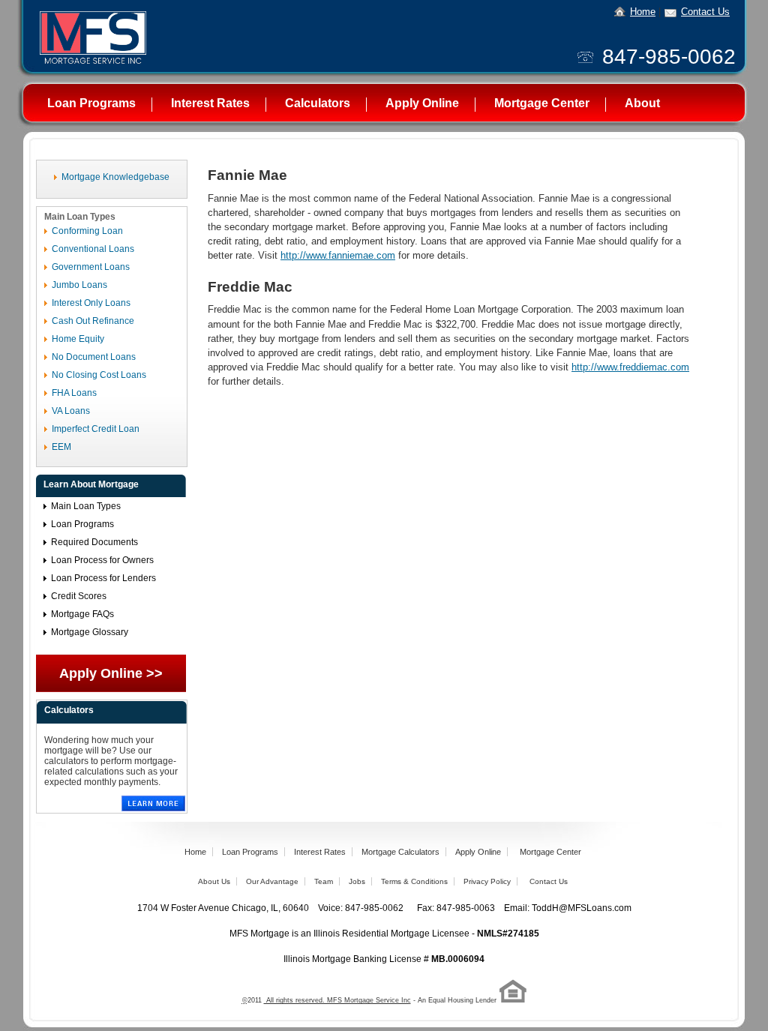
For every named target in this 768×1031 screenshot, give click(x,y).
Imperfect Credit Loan (96, 429)
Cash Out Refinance (93, 321)
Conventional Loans (93, 249)
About (642, 103)
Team (323, 881)
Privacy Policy (487, 881)
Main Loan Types (86, 506)
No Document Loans (94, 357)
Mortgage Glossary (89, 632)
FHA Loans (74, 393)
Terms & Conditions (414, 881)
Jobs (357, 881)
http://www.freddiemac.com (630, 367)
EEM (61, 447)
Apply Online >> (111, 673)
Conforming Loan (87, 231)
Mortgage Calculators (401, 851)
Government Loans (91, 267)
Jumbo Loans (79, 285)
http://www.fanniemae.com (337, 255)
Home (643, 11)
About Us (214, 881)
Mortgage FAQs (82, 614)
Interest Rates (210, 103)
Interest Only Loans (91, 303)
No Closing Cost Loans (99, 375)
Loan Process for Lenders (103, 578)
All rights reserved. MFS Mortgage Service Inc (337, 1000)
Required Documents (94, 542)
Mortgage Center (542, 103)
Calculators (317, 103)
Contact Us (705, 11)
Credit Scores (78, 596)
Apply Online (422, 103)
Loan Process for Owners (102, 560)
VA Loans (71, 411)
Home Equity (78, 339)
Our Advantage (272, 881)
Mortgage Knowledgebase (116, 177)
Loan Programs (91, 103)
